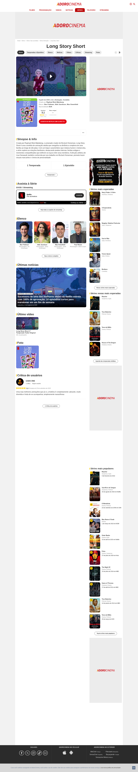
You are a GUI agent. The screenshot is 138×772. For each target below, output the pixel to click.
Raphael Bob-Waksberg (55, 102)
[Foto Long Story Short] (27, 357)
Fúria (103, 551)
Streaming (104, 10)
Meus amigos (52, 110)
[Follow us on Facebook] (22, 753)
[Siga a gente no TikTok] (39, 753)
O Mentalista (106, 503)
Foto (20, 342)
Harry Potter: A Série (108, 192)
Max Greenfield (72, 104)
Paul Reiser (78, 245)
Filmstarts (109, 752)
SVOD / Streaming (24, 187)
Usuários (43, 110)
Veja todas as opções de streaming (51, 210)
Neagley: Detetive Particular (111, 223)
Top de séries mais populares (106, 633)
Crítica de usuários (29, 375)
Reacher (104, 296)
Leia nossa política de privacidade (110, 767)
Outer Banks (106, 535)
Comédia (66, 100)
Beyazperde (110, 754)
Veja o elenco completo (51, 256)
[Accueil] (69, 4)
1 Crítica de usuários (51, 406)
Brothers (104, 269)
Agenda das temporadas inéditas (106, 361)
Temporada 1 (51, 175)
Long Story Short (65, 46)
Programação (45, 10)
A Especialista (106, 208)
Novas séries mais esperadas (105, 288)
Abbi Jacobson (60, 104)
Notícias (69, 10)
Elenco (21, 218)
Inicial (18, 40)
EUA (50, 107)
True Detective (106, 312)
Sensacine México (102, 757)
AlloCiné (93, 752)
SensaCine (93, 754)
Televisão (91, 10)
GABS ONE (30, 381)
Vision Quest (106, 254)
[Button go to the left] (115, 52)
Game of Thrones (107, 583)
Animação (58, 100)
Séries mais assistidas (32, 40)
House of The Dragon (109, 343)
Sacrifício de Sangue (109, 487)
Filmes (32, 10)
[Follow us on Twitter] (28, 753)
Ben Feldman (49, 104)
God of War (105, 238)
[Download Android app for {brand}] (72, 752)
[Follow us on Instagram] (34, 753)
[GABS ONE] (20, 382)
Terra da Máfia (106, 327)
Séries (80, 10)
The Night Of (106, 567)
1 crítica (28, 383)
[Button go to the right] (119, 52)
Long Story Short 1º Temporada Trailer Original (26, 332)
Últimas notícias (27, 264)
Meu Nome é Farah (108, 519)
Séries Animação (44, 40)
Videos (58, 10)
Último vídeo (25, 314)
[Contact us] (45, 753)
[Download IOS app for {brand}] (66, 752)
